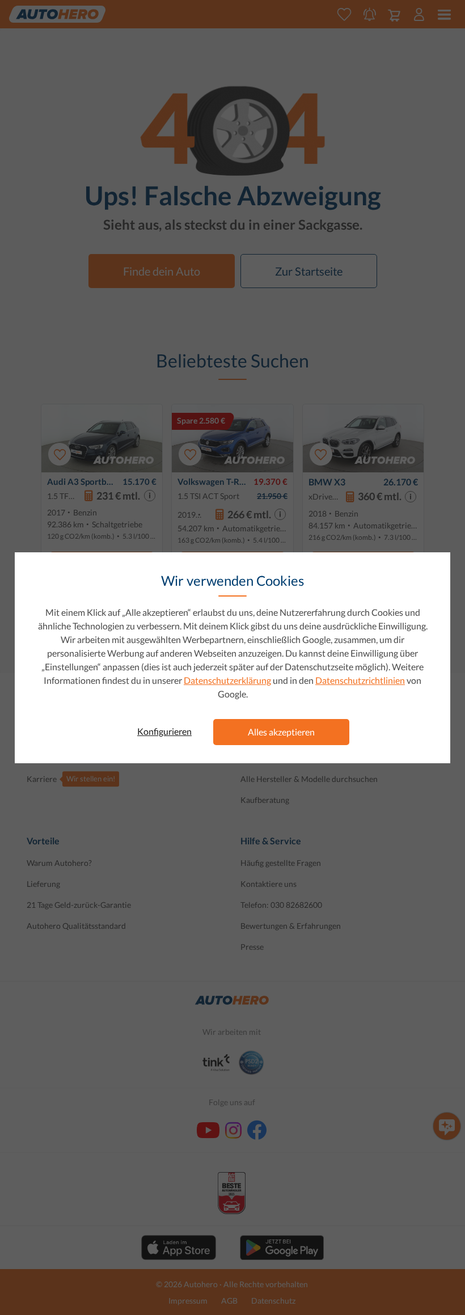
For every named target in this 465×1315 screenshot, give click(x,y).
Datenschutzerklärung (227, 680)
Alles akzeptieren (281, 731)
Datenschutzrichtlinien (360, 680)
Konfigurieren (164, 731)
